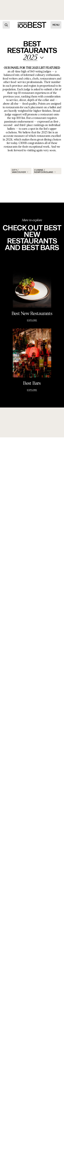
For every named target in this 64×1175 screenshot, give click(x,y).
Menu (56, 24)
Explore (32, 320)
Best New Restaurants (32, 313)
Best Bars (32, 383)
